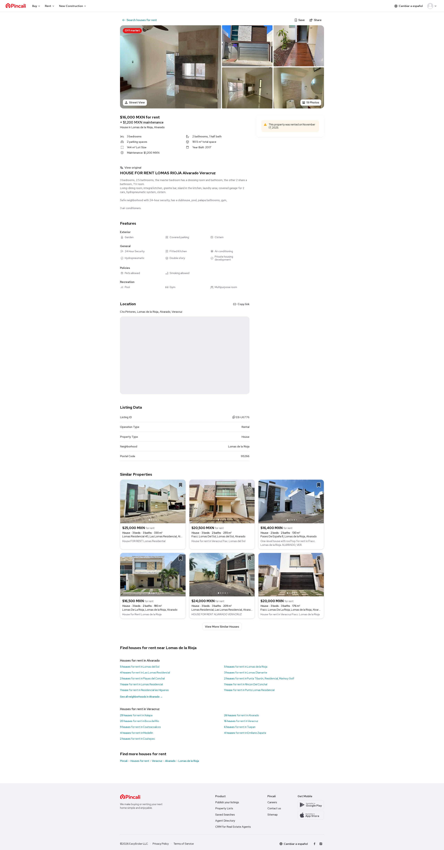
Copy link (243, 304)
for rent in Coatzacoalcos (140, 727)
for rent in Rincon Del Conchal (245, 684)
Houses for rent (139, 761)
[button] (432, 6)
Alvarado (170, 761)
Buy (34, 6)
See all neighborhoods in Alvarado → (141, 696)
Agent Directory (225, 820)
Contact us (274, 808)
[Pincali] (130, 796)
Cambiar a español (411, 6)
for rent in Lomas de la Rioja (245, 666)
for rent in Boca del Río (139, 721)
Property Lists (224, 808)
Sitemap (272, 814)
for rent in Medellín (136, 733)
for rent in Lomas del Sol (139, 666)
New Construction (71, 6)
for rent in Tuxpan (239, 727)
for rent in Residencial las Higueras (144, 690)
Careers (272, 802)
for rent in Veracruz (241, 721)
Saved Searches (225, 814)
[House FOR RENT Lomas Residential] (153, 501)
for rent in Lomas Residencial (141, 684)
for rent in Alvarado (241, 715)
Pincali (123, 761)
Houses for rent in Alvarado (140, 660)
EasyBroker (136, 843)
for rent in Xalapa (136, 715)
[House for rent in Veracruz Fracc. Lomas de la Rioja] (291, 574)
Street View (137, 102)
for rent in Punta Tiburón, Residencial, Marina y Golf (259, 678)
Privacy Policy (161, 843)
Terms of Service (183, 843)
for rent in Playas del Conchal (142, 678)
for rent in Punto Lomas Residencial (249, 690)
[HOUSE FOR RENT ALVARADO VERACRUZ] (222, 574)
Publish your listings (227, 802)
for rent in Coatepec (137, 739)
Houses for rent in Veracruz (140, 709)
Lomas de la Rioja (188, 761)
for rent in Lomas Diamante (245, 672)
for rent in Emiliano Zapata (245, 733)
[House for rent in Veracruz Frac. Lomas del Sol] (222, 501)
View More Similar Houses (222, 626)
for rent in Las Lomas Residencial (145, 672)
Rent (48, 6)
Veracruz (157, 761)
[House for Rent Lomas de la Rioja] (153, 574)
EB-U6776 (242, 417)
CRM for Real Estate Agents (233, 827)
